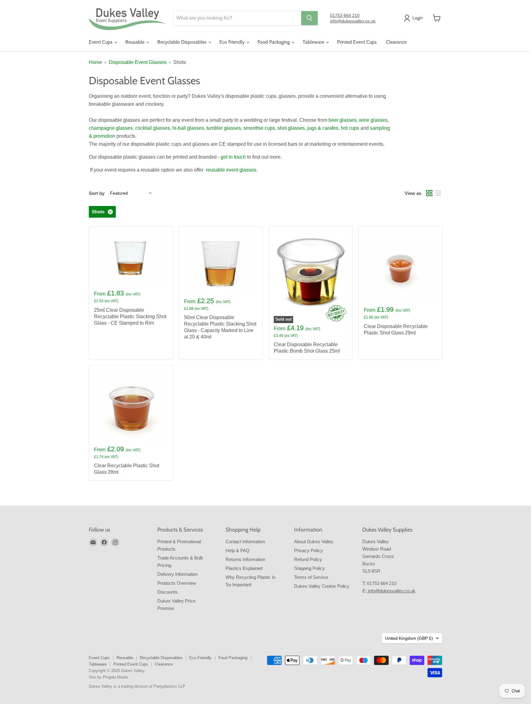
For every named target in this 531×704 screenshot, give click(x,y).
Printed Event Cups (357, 42)
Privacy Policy (308, 550)
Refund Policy (308, 559)
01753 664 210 (345, 15)
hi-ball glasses (188, 128)
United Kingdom (409, 638)
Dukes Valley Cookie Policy (321, 586)
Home (95, 62)
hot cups (350, 128)
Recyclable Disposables (182, 42)
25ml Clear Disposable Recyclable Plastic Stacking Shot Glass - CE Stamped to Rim (130, 316)
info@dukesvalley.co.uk (353, 20)
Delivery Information (177, 574)
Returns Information (245, 559)
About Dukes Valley (313, 541)
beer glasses (342, 120)
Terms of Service (311, 577)
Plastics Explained (244, 568)
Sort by (96, 193)
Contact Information (245, 541)
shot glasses (291, 128)
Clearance (396, 42)
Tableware (314, 42)
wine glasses (373, 120)
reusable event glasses (231, 169)
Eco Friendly (232, 42)
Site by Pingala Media (108, 677)
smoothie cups (259, 128)
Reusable (135, 42)
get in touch (233, 157)
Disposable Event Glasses (138, 62)
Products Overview (176, 583)
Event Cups (101, 42)
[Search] (309, 18)
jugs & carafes (322, 128)
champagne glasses (111, 128)
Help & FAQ (238, 550)
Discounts (167, 592)
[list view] (438, 193)
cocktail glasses (152, 128)
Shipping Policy (309, 568)
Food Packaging (274, 42)
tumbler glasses (223, 128)
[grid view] (429, 193)
